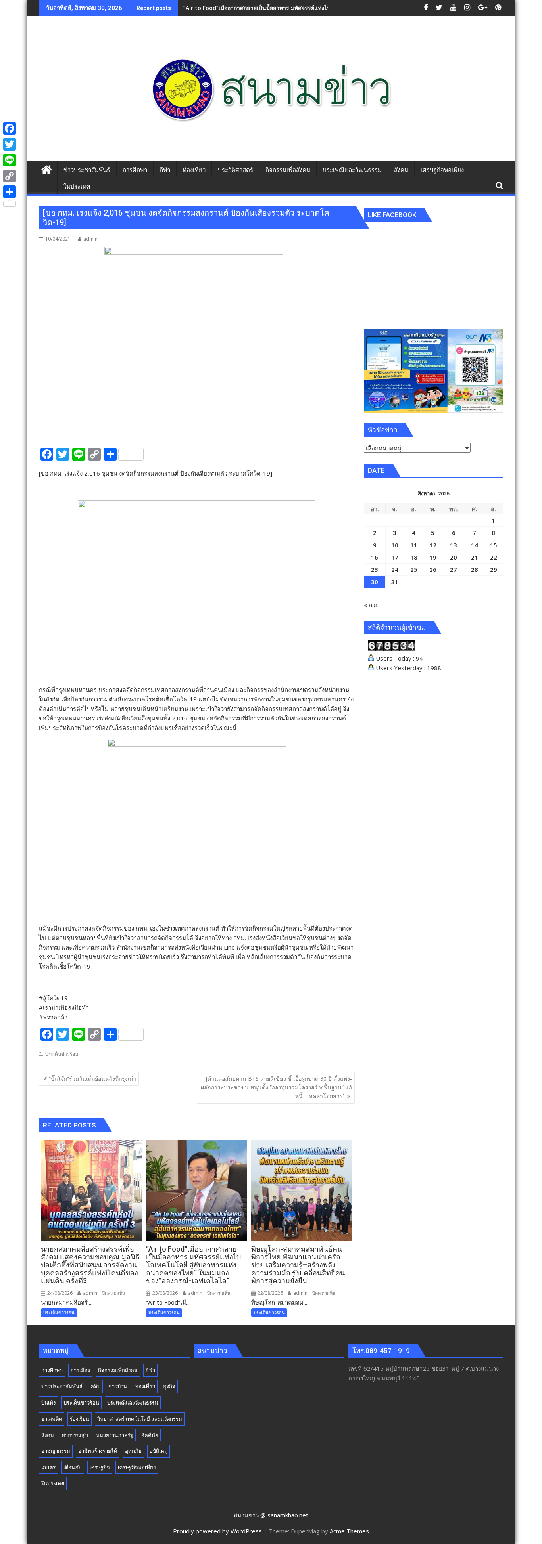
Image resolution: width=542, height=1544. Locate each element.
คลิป (95, 1386)
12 (432, 545)
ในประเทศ (52, 1483)
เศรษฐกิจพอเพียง (137, 1467)
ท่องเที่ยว (145, 1386)
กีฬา (150, 1370)
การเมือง (80, 1370)
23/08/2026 (164, 1293)
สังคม (47, 1435)
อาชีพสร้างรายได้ (97, 1450)
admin (90, 238)
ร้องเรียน (79, 1418)
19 (432, 557)
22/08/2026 (269, 1293)
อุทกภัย (133, 1450)
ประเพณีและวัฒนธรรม (132, 1402)
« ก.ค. (371, 605)
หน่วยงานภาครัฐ (114, 1435)
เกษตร (48, 1467)
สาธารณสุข (75, 1435)
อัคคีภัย (149, 1435)
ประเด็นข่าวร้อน (61, 1054)
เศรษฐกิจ (100, 1467)
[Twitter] (9, 144)
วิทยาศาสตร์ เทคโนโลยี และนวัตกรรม (139, 1418)
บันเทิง (48, 1402)
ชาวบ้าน (117, 1386)
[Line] (9, 160)
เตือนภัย (72, 1467)
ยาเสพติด (51, 1418)
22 (493, 557)
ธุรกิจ (169, 1386)
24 (394, 569)
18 (413, 557)
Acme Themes (349, 1531)
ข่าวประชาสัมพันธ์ (62, 1386)
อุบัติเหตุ (158, 1450)
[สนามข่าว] (46, 169)
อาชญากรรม (55, 1450)
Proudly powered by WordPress (217, 1531)
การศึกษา (52, 1370)
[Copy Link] (9, 176)
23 (374, 569)
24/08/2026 (59, 1293)
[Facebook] (9, 128)
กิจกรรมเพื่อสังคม (118, 1370)
